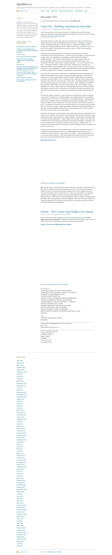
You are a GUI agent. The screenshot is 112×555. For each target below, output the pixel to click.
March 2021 (20, 365)
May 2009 (20, 498)
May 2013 (20, 406)
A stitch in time (21, 54)
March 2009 (20, 503)
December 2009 (21, 485)
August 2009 (20, 492)
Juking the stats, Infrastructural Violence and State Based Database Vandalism (27, 50)
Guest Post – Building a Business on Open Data (66, 26)
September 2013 (22, 397)
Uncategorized (56, 29)
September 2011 (21, 440)
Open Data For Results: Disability (26, 56)
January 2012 (21, 431)
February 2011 (21, 455)
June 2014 (20, 388)
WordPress (51, 552)
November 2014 (21, 385)
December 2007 (21, 532)
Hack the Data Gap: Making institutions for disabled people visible (26, 60)
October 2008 (21, 512)
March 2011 (20, 453)
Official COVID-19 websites (25, 77)
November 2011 (21, 435)
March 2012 (20, 426)
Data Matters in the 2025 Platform (26, 47)
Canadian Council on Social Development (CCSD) (72, 217)
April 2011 (20, 451)
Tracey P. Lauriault (62, 284)
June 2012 (20, 424)
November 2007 (21, 534)
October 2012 (21, 417)
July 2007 (19, 544)
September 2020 (22, 372)
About (47, 11)
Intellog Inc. (81, 43)
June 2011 (20, 446)
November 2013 (21, 394)
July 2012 (19, 421)
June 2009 (20, 496)
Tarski (59, 552)
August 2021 (20, 363)
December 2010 (21, 460)
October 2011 (21, 437)
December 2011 (21, 433)
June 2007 (20, 546)
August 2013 (20, 399)
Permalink (68, 29)
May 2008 (20, 521)
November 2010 (21, 462)
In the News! (20, 64)
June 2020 (20, 376)
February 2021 (21, 367)
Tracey (63, 29)
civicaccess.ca (20, 23)
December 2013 (21, 392)
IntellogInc (62, 183)
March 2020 (20, 381)
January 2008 (21, 530)
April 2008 (20, 523)
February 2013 (21, 413)
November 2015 (21, 383)
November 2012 (21, 415)
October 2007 (21, 537)
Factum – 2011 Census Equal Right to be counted (67, 211)
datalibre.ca (24, 4)
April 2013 (20, 408)
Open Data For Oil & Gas (48, 140)
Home (42, 11)
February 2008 (21, 528)
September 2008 (22, 514)
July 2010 (19, 471)
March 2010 (20, 478)
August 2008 (20, 516)
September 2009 (22, 489)
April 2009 (20, 501)
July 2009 (19, 494)
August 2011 (20, 442)
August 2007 (20, 541)
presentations (51, 183)
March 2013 (20, 410)
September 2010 (22, 467)
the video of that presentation (56, 36)
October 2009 (21, 487)
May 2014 (20, 390)
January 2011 (21, 458)
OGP (86, 11)
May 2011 (19, 449)
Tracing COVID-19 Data (66, 11)
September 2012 (22, 419)
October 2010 (21, 464)
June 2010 (20, 473)
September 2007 (22, 539)
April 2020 (20, 379)
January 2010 (21, 483)
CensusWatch (79, 11)
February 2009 (21, 505)
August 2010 (20, 469)
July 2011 (19, 444)
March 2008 (20, 525)
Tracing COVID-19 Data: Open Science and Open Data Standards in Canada (27, 73)
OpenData (54, 11)
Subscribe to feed (23, 10)
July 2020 (19, 374)
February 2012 (21, 428)
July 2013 (19, 401)
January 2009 (21, 507)
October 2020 (21, 370)
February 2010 (21, 480)
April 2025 (20, 361)
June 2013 (20, 403)
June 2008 (20, 519)
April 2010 (20, 476)
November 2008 (21, 510)
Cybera (60, 32)
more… (34, 35)
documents (50, 284)
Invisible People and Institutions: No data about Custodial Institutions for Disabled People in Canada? (27, 68)
